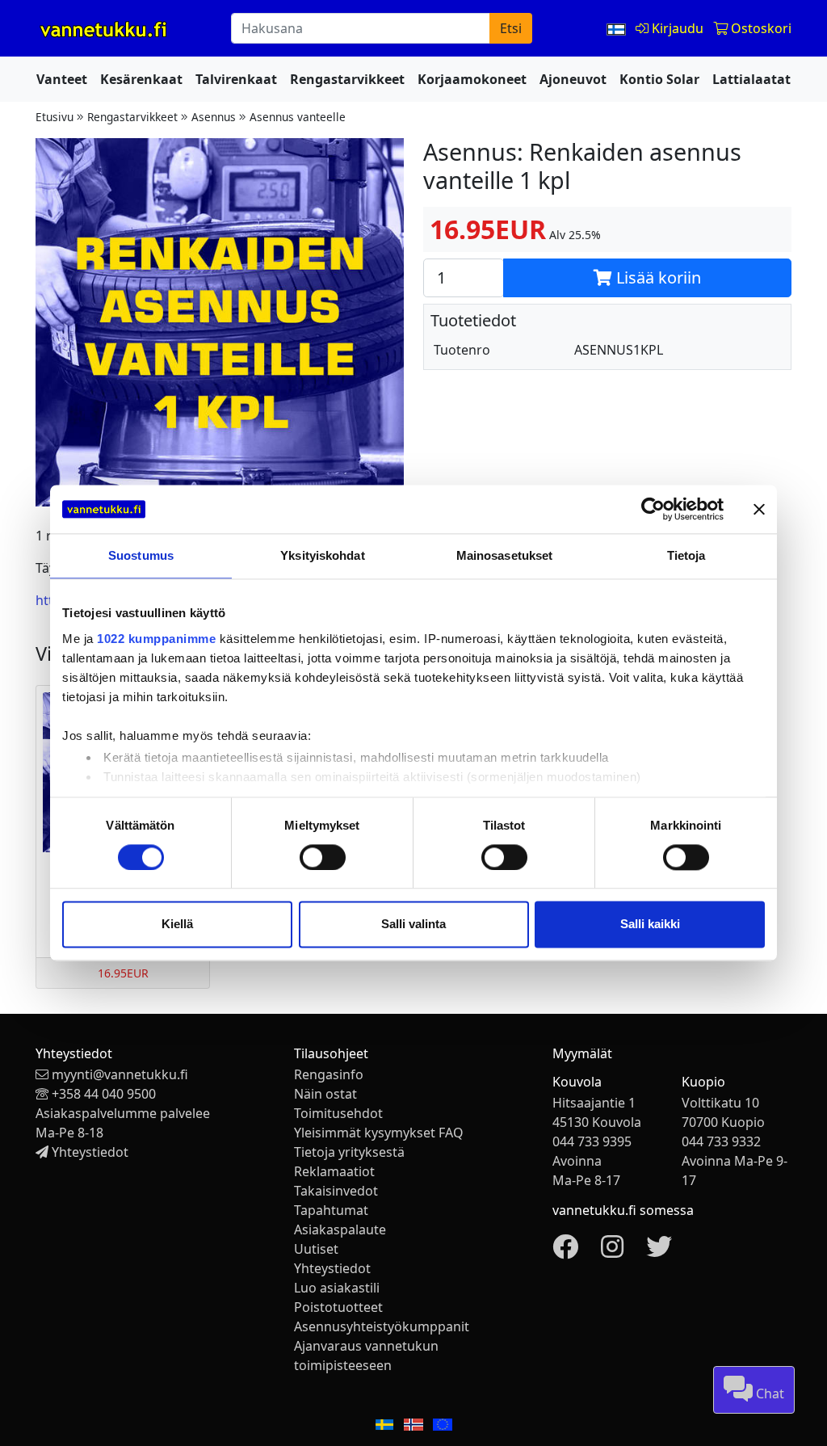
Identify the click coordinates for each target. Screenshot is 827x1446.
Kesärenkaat (141, 79)
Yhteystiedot (90, 1152)
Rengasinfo (328, 1074)
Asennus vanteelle (298, 116)
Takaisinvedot (336, 1191)
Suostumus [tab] (141, 555)
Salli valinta (413, 924)
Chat (768, 1393)
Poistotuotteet (338, 1307)
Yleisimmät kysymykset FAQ (379, 1132)
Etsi (511, 28)
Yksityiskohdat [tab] (322, 555)
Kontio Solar (659, 79)
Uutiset (316, 1249)
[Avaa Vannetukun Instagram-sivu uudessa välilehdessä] (612, 1251)
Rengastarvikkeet (347, 79)
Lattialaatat (751, 79)
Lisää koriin (656, 277)
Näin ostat (325, 1094)
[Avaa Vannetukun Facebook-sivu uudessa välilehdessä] (565, 1251)
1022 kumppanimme (156, 638)
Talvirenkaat (236, 79)
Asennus (213, 116)
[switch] (323, 857)
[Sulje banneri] (759, 509)
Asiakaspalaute (340, 1229)
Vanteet (61, 79)
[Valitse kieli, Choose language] (618, 28)
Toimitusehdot (338, 1113)
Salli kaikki (650, 924)
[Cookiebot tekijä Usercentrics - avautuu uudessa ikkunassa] (653, 509)
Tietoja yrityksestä (349, 1152)
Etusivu (54, 116)
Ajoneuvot (573, 79)
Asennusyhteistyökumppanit (381, 1326)
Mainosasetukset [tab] (504, 555)
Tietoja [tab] (686, 555)
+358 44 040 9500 (104, 1094)
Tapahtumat (331, 1210)
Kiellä (177, 924)
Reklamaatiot (334, 1171)
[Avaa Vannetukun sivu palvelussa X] (659, 1251)
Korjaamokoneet (472, 79)
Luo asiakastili (337, 1288)
